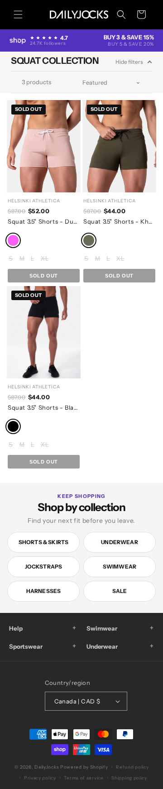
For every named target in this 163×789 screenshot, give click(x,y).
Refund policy (132, 767)
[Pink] (13, 240)
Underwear (119, 542)
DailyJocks (46, 767)
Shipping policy (129, 778)
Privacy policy (40, 778)
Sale (119, 591)
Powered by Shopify (84, 767)
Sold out (43, 275)
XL (44, 258)
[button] (18, 14)
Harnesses (43, 591)
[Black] (13, 426)
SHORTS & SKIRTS (44, 542)
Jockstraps (43, 566)
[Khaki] (88, 240)
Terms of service (83, 778)
